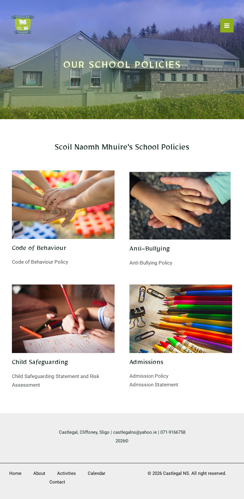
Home (15, 473)
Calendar (96, 473)
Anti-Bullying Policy (150, 263)
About (39, 473)
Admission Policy (149, 376)
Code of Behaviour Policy (40, 262)
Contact (57, 482)
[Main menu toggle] (227, 25)
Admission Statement (153, 385)
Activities (66, 473)
